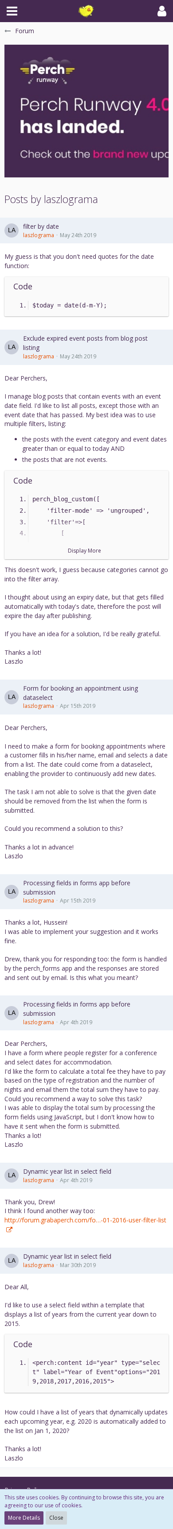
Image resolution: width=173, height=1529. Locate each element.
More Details (24, 1517)
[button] (12, 11)
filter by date (41, 226)
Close (56, 1517)
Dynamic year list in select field (67, 1171)
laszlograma (38, 235)
